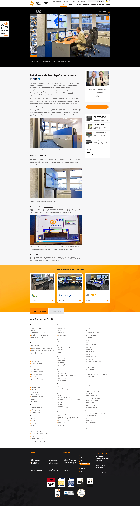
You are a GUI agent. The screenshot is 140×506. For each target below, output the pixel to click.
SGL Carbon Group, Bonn (91, 337)
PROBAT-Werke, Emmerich (63, 406)
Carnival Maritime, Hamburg (36, 360)
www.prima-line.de (82, 501)
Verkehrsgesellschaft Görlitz (91, 395)
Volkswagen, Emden (90, 402)
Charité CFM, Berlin (35, 361)
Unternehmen (82, 1)
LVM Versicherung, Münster (64, 352)
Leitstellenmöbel (69, 456)
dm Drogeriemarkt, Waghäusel (37, 374)
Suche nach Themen (67, 470)
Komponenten (77, 4)
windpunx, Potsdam (90, 420)
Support (81, 457)
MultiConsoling (33, 210)
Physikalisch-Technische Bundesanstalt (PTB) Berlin (69, 399)
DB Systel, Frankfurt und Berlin (37, 371)
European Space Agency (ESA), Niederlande (40, 396)
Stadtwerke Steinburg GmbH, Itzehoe (93, 354)
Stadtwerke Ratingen (90, 351)
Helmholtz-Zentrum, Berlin (36, 440)
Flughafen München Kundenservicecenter (39, 410)
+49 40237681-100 (101, 465)
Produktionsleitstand (35, 456)
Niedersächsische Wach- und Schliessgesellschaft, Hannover (68, 376)
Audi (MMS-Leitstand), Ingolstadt (38, 328)
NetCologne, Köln (62, 371)
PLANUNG (70, 4)
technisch (70, 93)
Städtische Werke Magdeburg (92, 347)
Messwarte (36, 460)
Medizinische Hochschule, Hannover (65, 358)
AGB (81, 471)
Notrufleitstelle (53, 463)
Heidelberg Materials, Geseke (37, 438)
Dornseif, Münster (34, 376)
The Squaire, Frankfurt (90, 376)
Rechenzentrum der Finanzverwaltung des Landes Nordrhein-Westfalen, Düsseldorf (68, 418)
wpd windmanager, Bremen (91, 422)
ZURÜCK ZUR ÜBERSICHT (35, 70)
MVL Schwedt (61, 365)
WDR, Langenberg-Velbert (91, 415)
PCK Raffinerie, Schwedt (63, 395)
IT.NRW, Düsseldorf (62, 334)
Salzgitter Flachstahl (90, 334)
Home (54, 1)
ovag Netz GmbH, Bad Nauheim (64, 389)
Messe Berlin (61, 362)
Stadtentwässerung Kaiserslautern (93, 346)
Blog (81, 460)
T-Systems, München (90, 367)
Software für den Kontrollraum (69, 466)
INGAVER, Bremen (62, 332)
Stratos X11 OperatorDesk (43, 149)
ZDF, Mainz (88, 428)
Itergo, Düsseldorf (62, 335)
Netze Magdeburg (62, 373)
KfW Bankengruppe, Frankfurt (64, 341)
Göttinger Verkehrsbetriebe (36, 423)
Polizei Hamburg (61, 404)
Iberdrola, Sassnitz (62, 327)
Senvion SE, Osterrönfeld (91, 335)
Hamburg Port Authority (36, 431)
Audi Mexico (33, 330)
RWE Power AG (61, 425)
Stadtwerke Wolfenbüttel (91, 356)
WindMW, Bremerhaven (90, 418)
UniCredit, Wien (89, 384)
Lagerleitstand (35, 466)
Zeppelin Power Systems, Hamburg (93, 430)
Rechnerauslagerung (48, 207)
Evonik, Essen (34, 401)
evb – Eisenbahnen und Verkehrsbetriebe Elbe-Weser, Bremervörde (42, 398)
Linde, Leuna (60, 351)
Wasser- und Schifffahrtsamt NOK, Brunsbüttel (95, 413)
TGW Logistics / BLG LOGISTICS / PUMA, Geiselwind (96, 374)
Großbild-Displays (60, 247)
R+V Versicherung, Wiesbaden (64, 414)
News (70, 1)
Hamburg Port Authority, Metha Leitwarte (39, 433)
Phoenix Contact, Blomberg (64, 397)
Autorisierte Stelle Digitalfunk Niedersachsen (40, 335)
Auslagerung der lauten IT (55, 209)
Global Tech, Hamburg (35, 422)
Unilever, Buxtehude (90, 385)
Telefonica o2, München (90, 371)
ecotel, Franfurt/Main (35, 386)
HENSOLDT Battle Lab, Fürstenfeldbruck (39, 442)
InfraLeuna (60, 330)
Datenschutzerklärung (84, 470)
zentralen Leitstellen (55, 91)
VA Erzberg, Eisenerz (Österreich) (92, 392)
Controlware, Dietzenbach (36, 363)
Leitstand (71, 111)
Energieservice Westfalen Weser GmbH (39, 391)
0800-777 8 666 (100, 1)
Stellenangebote (83, 458)
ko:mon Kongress (76, 1)
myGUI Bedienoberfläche (98, 132)
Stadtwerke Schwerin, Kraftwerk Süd (93, 353)
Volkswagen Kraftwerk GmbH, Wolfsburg (94, 398)
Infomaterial (66, 1)
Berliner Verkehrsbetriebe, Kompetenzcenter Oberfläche (42, 350)
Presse (81, 461)
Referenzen (86, 4)
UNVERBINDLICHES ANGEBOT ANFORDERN (97, 107)
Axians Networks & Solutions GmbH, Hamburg (40, 339)
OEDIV (59, 386)
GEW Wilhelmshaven (35, 420)
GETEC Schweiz (34, 418)
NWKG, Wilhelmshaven (62, 380)
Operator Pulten (53, 158)
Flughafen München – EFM (36, 409)
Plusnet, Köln (61, 401)
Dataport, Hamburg (35, 369)
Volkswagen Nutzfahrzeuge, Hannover (93, 400)
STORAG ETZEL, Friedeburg (91, 359)
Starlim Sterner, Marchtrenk (91, 358)
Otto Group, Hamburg (62, 388)
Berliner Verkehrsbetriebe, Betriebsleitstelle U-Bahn (41, 348)
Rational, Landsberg (62, 415)
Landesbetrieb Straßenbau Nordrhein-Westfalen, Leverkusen (68, 348)
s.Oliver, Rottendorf (90, 327)
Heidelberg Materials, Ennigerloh (37, 436)
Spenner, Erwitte (89, 342)
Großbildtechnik (53, 162)
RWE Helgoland (61, 422)
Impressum (82, 468)
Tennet (87, 372)
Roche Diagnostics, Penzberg (64, 420)
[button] (33, 15)
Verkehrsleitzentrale (51, 456)
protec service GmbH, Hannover (64, 408)
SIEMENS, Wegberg (90, 341)
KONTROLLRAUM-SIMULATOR (97, 4)
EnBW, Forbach (34, 389)
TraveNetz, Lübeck (89, 378)
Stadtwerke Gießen (89, 349)
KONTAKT (108, 4)
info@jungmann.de (99, 468)
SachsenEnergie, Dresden (91, 328)
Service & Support (59, 1)
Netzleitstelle (36, 470)
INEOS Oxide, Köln (62, 328)
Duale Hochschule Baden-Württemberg (39, 379)
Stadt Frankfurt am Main (91, 344)
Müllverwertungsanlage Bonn (64, 364)
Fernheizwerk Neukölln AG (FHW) (38, 407)
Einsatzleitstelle (52, 460)
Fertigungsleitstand (35, 463)
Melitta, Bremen (61, 360)
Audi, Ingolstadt (34, 334)
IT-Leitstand (51, 466)
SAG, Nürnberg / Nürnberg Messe (92, 332)
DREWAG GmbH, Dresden (36, 378)
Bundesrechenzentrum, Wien (37, 354)
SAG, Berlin (88, 330)
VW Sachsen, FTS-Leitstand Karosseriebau (94, 404)
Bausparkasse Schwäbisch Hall (37, 347)
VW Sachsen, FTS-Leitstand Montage (93, 405)
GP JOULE (33, 425)
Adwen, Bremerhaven (35, 327)
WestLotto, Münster (90, 417)
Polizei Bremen (61, 402)
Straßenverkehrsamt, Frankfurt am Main (94, 361)
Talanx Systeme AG (90, 369)
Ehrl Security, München (35, 387)
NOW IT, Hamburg (62, 378)
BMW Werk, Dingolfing (35, 352)
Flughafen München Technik (36, 412)
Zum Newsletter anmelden (85, 463)
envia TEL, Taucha (34, 392)
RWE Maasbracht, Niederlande (64, 424)
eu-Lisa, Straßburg (34, 394)
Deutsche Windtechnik (35, 373)
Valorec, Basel (89, 393)
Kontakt (81, 467)
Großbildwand (33, 155)
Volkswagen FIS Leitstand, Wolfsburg (93, 397)
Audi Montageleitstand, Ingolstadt (38, 332)
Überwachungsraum (53, 470)
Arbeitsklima (42, 212)
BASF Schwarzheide (35, 345)
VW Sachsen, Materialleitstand (92, 407)
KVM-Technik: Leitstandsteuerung (70, 463)
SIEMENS (88, 339)
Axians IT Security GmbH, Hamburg (38, 337)
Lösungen (62, 4)
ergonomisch (33, 95)
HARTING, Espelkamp (35, 435)
